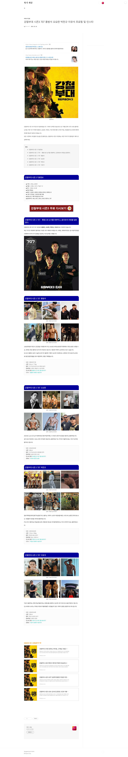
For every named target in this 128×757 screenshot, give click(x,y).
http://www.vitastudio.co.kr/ (33, 55)
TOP (103, 752)
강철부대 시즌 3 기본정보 (36, 149)
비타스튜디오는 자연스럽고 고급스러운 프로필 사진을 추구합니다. (42, 59)
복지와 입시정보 (30, 729)
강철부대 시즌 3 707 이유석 (36, 165)
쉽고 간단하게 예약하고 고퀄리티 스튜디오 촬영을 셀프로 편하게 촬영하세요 (44, 48)
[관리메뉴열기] (125, 2)
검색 (99, 3)
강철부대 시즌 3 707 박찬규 (36, 162)
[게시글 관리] (30, 719)
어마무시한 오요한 (34, 458)
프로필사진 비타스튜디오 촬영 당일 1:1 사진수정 (39, 57)
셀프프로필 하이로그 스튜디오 (34, 46)
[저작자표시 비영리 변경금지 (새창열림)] (40, 718)
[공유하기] (28, 719)
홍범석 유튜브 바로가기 (36, 372)
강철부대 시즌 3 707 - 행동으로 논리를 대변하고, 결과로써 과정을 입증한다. (49, 153)
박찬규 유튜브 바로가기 (36, 541)
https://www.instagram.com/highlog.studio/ (37, 44)
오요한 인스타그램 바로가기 (39, 456)
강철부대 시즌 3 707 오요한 (36, 159)
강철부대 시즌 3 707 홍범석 (36, 156)
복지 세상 (28, 3)
